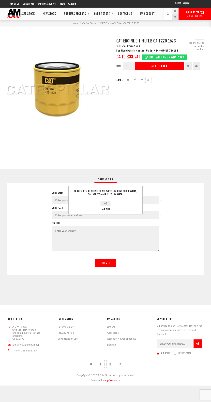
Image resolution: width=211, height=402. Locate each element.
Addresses (113, 332)
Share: (119, 79)
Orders (111, 326)
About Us (14, 3)
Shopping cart (194, 14)
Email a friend (196, 66)
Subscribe (166, 353)
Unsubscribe (184, 353)
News (62, 3)
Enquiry (56, 223)
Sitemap (111, 344)
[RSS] (120, 364)
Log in (178, 11)
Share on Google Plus (148, 80)
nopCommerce (113, 380)
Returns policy (66, 326)
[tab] (105, 179)
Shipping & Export (47, 3)
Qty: (118, 65)
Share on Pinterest (142, 80)
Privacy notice (66, 332)
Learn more (105, 209)
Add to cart (159, 66)
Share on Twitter (128, 80)
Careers (72, 3)
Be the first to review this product (196, 45)
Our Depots (28, 3)
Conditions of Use (68, 338)
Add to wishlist (188, 66)
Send (198, 343)
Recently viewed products (121, 338)
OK (105, 203)
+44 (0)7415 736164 (166, 50)
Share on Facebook (135, 80)
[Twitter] (91, 364)
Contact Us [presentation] (105, 179)
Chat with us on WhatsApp (166, 57)
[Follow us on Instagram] (110, 364)
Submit (105, 263)
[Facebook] (101, 364)
